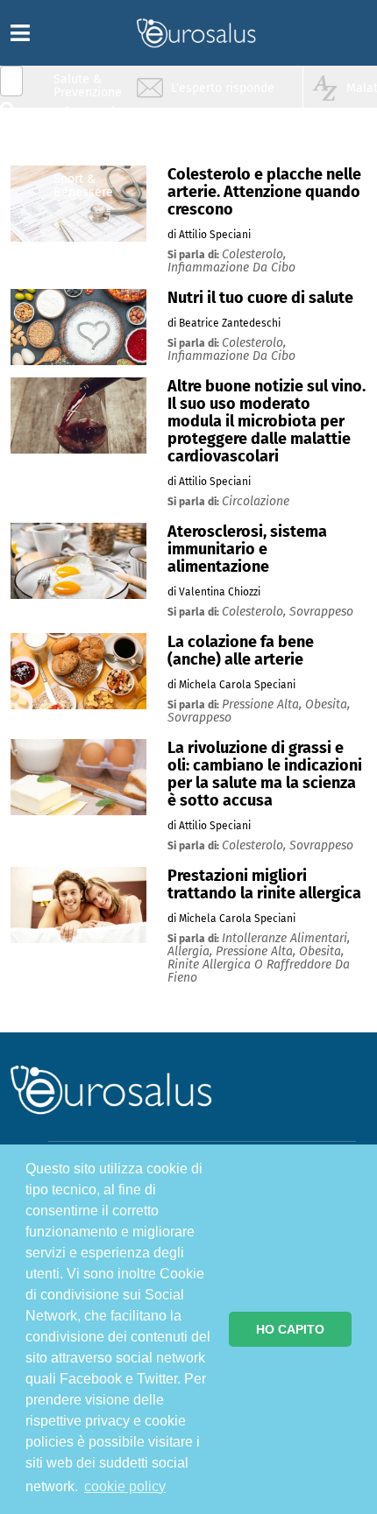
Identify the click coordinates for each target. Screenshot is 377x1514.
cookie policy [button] (125, 1486)
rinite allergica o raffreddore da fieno (258, 971)
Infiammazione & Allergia (92, 118)
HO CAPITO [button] (290, 1329)
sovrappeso (321, 611)
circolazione (255, 501)
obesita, (327, 704)
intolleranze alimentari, (286, 938)
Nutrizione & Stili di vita (88, 151)
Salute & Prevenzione (87, 85)
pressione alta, (263, 704)
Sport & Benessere (83, 185)
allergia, (191, 951)
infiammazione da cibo (231, 267)
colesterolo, (254, 254)
